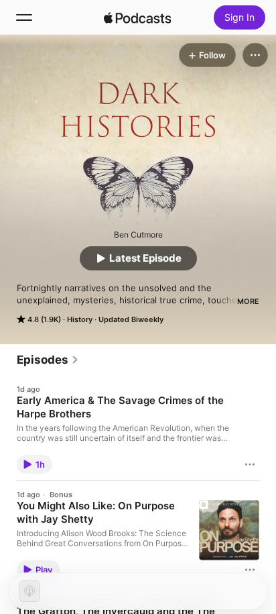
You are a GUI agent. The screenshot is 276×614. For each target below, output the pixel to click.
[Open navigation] (24, 17)
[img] (137, 17)
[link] (48, 359)
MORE (248, 301)
